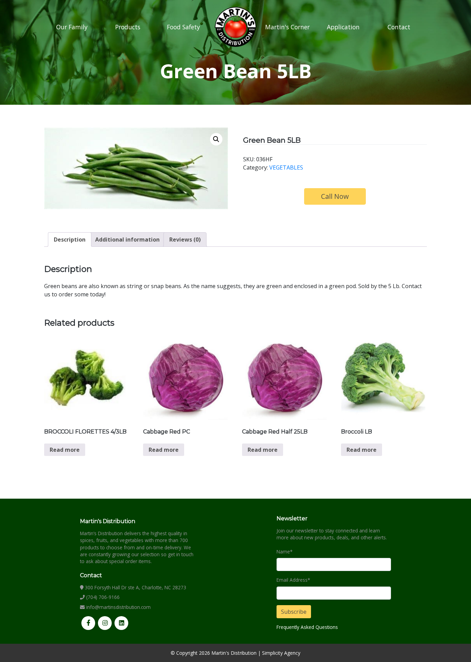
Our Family (72, 27)
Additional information (127, 239)
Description (70, 239)
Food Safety (183, 27)
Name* (284, 551)
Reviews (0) (185, 239)
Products (127, 27)
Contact (399, 27)
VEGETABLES (286, 167)
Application (343, 27)
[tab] (69, 239)
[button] (216, 139)
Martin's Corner (287, 27)
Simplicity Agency (281, 653)
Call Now (335, 196)
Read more (65, 450)
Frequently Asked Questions (307, 627)
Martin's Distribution (234, 653)
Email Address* (293, 580)
